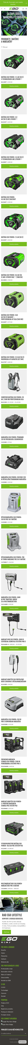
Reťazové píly (5, 962)
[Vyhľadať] (4, 8)
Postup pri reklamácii (7, 1012)
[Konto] (23, 8)
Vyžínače (3, 959)
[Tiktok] (9, 942)
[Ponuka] (1, 8)
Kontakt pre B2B (6, 980)
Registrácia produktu (7, 1009)
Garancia (3, 993)
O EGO (3, 987)
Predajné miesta (5, 1015)
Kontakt (3, 996)
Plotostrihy (4, 956)
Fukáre (3, 953)
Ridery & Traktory (6, 974)
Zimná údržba (5, 977)
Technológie (4, 990)
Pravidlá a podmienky (14, 1042)
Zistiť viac (6, 932)
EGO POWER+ (15, 1039)
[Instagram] (4, 942)
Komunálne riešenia (6, 971)
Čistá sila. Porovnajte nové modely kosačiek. (13, 3)
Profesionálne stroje (7, 968)
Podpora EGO (5, 1003)
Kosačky (3, 950)
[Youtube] (7, 942)
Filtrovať (5, 47)
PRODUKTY (6, 39)
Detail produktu (14, 86)
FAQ (2, 1006)
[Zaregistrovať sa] (25, 1033)
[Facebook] (2, 942)
